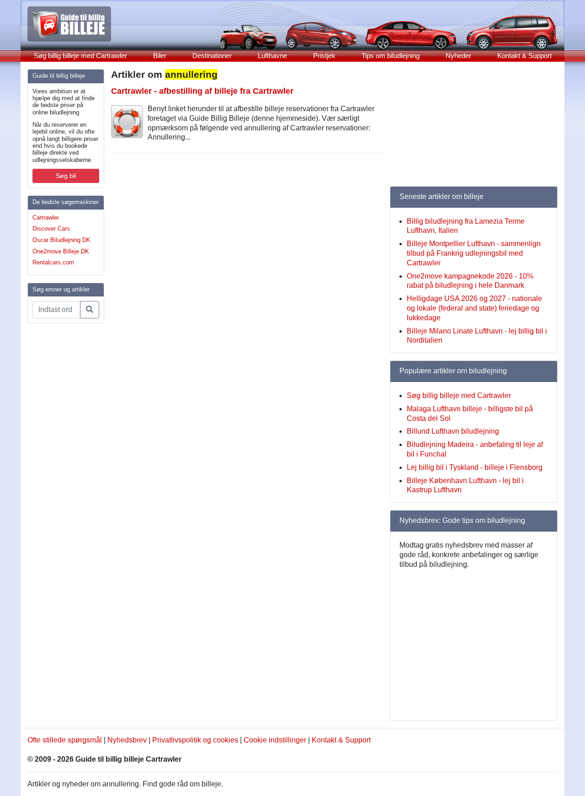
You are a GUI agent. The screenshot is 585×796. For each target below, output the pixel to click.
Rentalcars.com (53, 262)
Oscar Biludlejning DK (61, 240)
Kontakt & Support (524, 55)
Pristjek (324, 55)
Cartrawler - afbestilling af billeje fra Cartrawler (202, 91)
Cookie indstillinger (275, 740)
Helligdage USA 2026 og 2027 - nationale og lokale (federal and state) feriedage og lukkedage (474, 308)
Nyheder (458, 55)
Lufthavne (272, 55)
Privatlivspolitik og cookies (195, 740)
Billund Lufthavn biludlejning (453, 431)
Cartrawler (45, 217)
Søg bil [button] (66, 175)
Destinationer (212, 55)
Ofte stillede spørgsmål (64, 740)
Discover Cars (51, 228)
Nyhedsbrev (127, 740)
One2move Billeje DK (60, 251)
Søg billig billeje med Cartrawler (80, 55)
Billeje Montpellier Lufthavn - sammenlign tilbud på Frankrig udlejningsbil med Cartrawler (474, 253)
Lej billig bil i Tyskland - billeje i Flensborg (474, 467)
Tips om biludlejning (391, 55)
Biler (159, 55)
